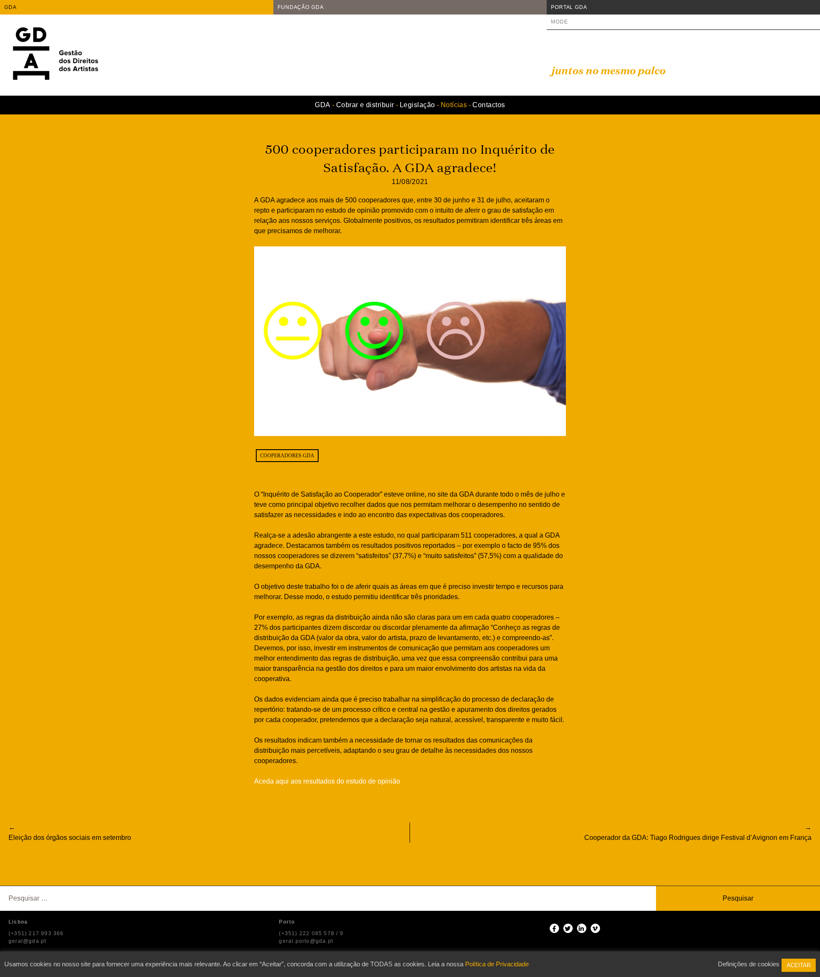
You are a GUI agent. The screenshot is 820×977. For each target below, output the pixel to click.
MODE (559, 22)
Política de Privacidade (497, 964)
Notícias (454, 104)
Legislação (417, 104)
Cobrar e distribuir (365, 104)
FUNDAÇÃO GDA (301, 7)
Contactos (488, 104)
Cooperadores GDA (287, 456)
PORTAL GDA (569, 7)
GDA (10, 7)
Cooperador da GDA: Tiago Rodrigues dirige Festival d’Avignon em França (697, 837)
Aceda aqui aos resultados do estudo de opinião (327, 781)
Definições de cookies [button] (748, 964)
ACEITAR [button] (799, 965)
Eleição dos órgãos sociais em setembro (70, 837)
